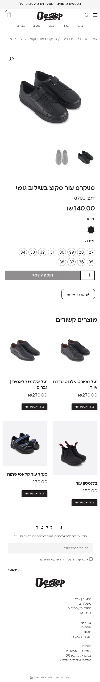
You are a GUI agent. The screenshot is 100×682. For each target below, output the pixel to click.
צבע (90, 219)
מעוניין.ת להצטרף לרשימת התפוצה (63, 559)
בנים (73, 38)
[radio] (91, 230)
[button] (11, 59)
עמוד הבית (88, 38)
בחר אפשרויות (84, 406)
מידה (89, 241)
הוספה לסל (42, 275)
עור (63, 38)
